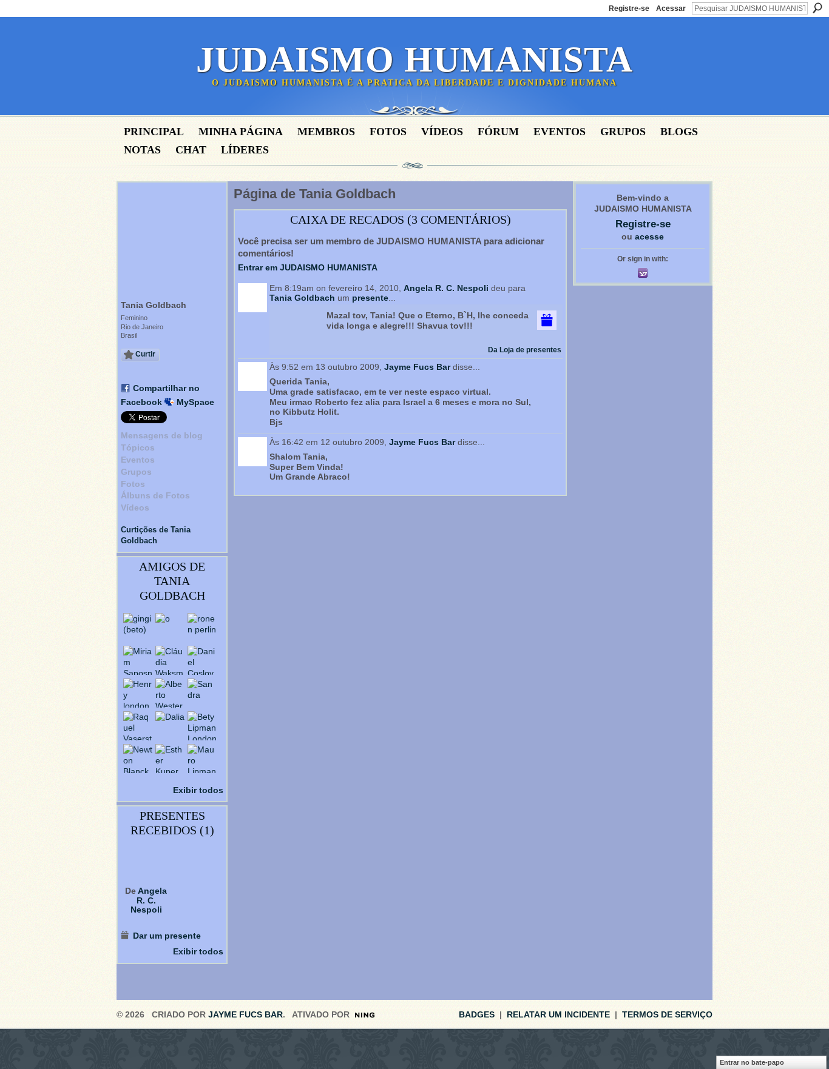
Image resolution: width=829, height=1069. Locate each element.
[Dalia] (169, 725)
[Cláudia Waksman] (169, 660)
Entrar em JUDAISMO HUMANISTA (307, 267)
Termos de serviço (667, 1014)
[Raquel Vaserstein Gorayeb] (137, 725)
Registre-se (629, 8)
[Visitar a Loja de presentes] (547, 319)
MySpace (195, 402)
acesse (649, 236)
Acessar (671, 8)
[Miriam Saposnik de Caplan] (137, 660)
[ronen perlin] (202, 627)
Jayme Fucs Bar (417, 367)
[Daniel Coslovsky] (202, 660)
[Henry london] (137, 693)
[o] (169, 627)
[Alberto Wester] (169, 693)
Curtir (145, 354)
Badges (477, 1014)
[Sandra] (202, 693)
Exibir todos (198, 790)
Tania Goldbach (302, 298)
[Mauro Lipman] (202, 758)
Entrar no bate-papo (752, 1062)
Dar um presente (167, 935)
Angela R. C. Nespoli (148, 900)
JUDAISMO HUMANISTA (414, 59)
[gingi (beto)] (137, 627)
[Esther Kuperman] (169, 758)
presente (370, 298)
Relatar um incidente (558, 1014)
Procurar (817, 7)
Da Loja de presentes (524, 350)
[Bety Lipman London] (202, 725)
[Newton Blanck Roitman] (137, 758)
